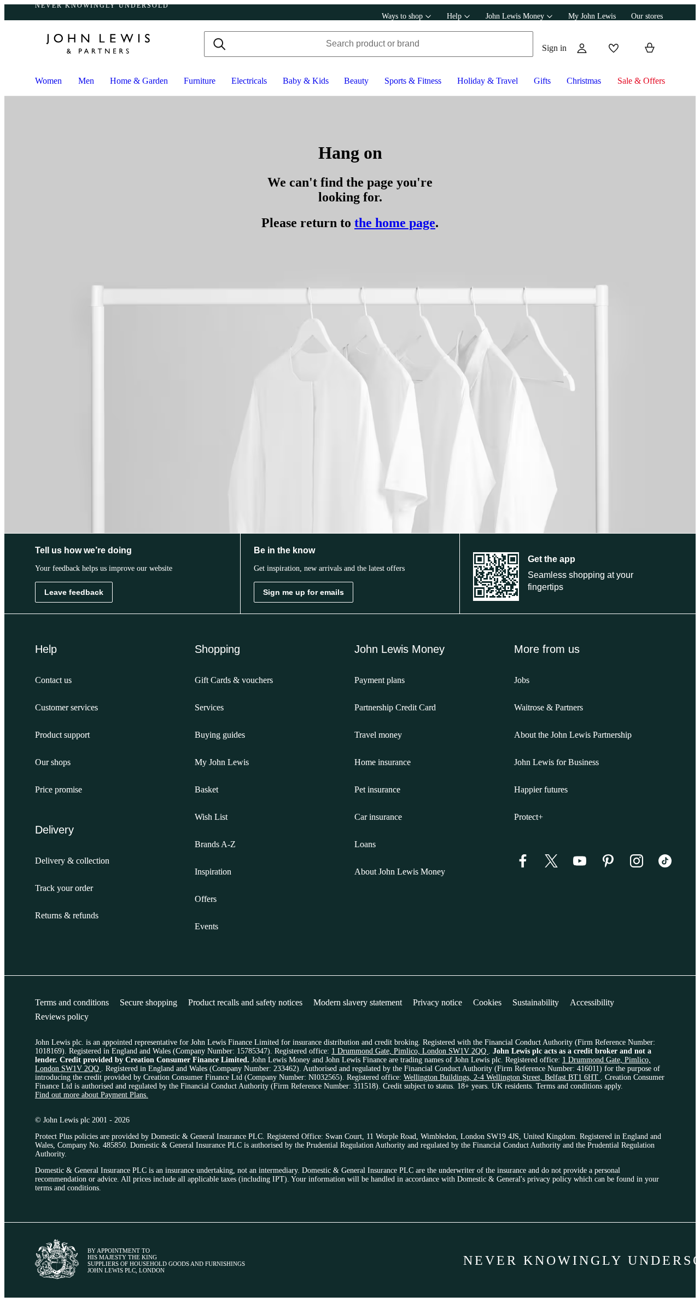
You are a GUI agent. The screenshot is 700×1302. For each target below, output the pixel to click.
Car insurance (378, 816)
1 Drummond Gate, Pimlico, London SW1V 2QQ (409, 1051)
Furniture (199, 80)
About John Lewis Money (399, 871)
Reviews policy (62, 1016)
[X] (551, 864)
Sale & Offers (641, 80)
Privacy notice (437, 1002)
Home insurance (382, 762)
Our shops (53, 762)
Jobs (521, 680)
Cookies (487, 1002)
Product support (62, 734)
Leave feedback (73, 592)
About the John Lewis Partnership (573, 734)
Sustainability (535, 1002)
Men (86, 80)
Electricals (249, 80)
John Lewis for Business (556, 762)
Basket (206, 789)
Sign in (554, 48)
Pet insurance (377, 789)
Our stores (647, 16)
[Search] (219, 44)
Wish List (211, 816)
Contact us (53, 680)
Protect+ (528, 816)
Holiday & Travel (487, 80)
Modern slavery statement (357, 1002)
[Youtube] (579, 864)
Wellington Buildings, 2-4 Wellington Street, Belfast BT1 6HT (502, 1077)
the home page (394, 223)
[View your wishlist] (614, 48)
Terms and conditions (72, 1002)
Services (209, 707)
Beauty (356, 80)
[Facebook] (522, 864)
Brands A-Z (215, 844)
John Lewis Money (515, 16)
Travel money (378, 734)
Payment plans (379, 680)
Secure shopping (148, 1002)
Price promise (58, 789)
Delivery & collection (72, 860)
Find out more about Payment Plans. (91, 1095)
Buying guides (220, 734)
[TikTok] (665, 864)
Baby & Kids (306, 80)
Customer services (66, 707)
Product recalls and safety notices (245, 1002)
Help (454, 16)
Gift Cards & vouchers (234, 680)
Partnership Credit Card (395, 707)
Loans (365, 844)
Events (206, 926)
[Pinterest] (608, 864)
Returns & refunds (66, 915)
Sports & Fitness (412, 80)
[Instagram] (636, 864)
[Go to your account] (582, 48)
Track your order (64, 888)
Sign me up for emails (303, 592)
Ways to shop (402, 16)
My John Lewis (592, 16)
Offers (206, 899)
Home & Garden (139, 80)
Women (48, 80)
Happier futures (541, 789)
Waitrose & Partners (548, 707)
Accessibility (592, 1002)
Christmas (584, 80)
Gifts (542, 80)
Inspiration (213, 871)
